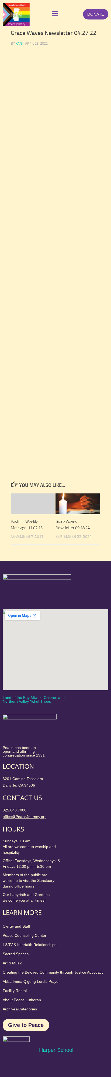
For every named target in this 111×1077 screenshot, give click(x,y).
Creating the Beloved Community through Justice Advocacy (53, 972)
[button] (53, 14)
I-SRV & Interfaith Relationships (29, 944)
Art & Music (12, 963)
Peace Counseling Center (24, 935)
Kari (19, 43)
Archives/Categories (20, 1009)
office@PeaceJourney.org (25, 816)
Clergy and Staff (16, 926)
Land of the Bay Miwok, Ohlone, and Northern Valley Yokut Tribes (34, 699)
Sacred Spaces (16, 954)
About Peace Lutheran (22, 1000)
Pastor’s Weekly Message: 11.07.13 (27, 524)
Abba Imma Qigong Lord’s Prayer (31, 981)
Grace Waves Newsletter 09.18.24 (73, 524)
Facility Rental (15, 990)
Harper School (56, 1050)
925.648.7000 (14, 810)
